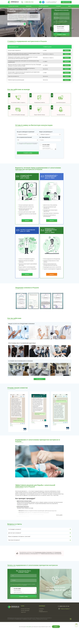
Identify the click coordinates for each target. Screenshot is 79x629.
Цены (69, 6)
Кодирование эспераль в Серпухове (43, 552)
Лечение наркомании (43, 6)
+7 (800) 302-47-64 (28, 2)
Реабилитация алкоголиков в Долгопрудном (51, 553)
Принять (56, 626)
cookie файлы (28, 626)
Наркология (28, 6)
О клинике (58, 6)
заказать (67, 50)
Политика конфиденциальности (43, 611)
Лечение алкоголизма (13, 6)
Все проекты (40, 379)
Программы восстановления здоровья (22, 343)
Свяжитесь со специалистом (16, 24)
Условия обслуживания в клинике (20, 361)
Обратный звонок (66, 2)
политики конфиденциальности (61, 22)
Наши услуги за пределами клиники (21, 323)
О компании (41, 608)
